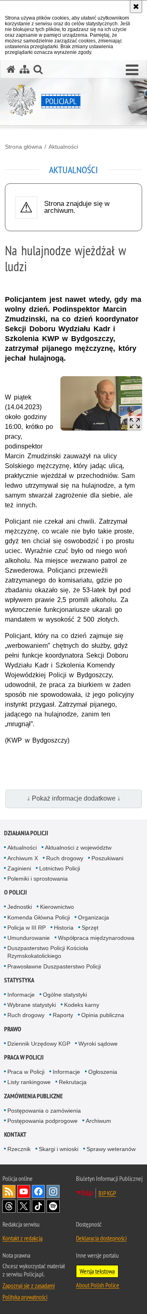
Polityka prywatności (24, 1297)
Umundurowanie (28, 938)
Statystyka (19, 980)
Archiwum (98, 1121)
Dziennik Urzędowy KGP (38, 1043)
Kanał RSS (9, 1191)
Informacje (21, 994)
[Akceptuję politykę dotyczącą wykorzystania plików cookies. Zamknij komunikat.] (136, 6)
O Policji (15, 892)
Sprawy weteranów (111, 1149)
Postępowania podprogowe (42, 1121)
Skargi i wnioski (58, 1149)
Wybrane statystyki (31, 1005)
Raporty (63, 1015)
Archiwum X (22, 858)
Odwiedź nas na (23, 1191)
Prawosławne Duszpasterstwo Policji (54, 966)
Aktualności (63, 146)
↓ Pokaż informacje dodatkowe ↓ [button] (73, 798)
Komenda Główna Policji (38, 917)
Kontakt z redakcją (22, 1238)
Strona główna (23, 146)
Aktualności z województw (78, 847)
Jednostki (19, 907)
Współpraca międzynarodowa (96, 938)
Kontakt (15, 1134)
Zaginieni (19, 868)
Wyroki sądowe (98, 1043)
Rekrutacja (73, 1082)
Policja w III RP (26, 927)
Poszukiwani (107, 858)
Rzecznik (19, 1149)
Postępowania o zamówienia (44, 1110)
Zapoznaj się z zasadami (28, 1285)
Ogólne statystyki (65, 994)
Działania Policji (26, 833)
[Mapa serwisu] (24, 69)
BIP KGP (107, 1193)
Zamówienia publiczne (33, 1096)
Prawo (12, 1029)
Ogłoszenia (102, 1072)
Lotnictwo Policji (59, 868)
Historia (64, 927)
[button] (132, 70)
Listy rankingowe (29, 1082)
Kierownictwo (57, 907)
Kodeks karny (81, 1005)
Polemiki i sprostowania (37, 878)
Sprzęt (90, 927)
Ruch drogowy (64, 858)
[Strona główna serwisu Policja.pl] (11, 69)
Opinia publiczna (102, 1015)
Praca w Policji (24, 1057)
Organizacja (93, 917)
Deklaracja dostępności (101, 1238)
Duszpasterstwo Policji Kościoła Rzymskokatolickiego (47, 952)
